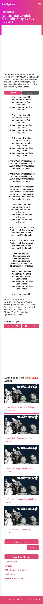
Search (33, 547)
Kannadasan (8, 12)
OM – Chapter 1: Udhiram (16, 570)
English (13, 93)
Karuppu (8, 566)
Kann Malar (9, 22)
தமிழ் (30, 93)
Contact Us (35, 600)
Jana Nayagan (10, 562)
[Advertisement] (21, 48)
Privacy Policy (22, 600)
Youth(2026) (9, 574)
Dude (6, 583)
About (11, 600)
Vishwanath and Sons (14, 578)
